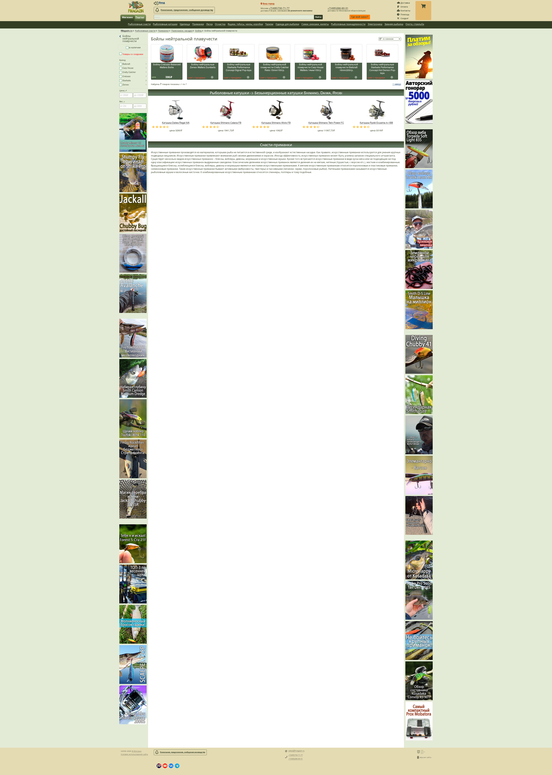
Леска (209, 24)
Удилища (185, 24)
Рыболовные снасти (139, 24)
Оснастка (220, 24)
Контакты (405, 10)
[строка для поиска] (234, 17)
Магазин (127, 17)
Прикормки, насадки (182, 30)
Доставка (405, 2)
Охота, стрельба (415, 24)
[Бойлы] (120, 38)
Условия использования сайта (134, 754)
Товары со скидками (132, 54)
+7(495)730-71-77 (279, 8)
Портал (139, 17)
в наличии (135, 47)
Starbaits (134, 80)
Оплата (404, 6)
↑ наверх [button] (396, 84)
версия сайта (425, 757)
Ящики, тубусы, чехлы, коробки (245, 24)
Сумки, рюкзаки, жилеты (315, 24)
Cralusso (134, 76)
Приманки (198, 24)
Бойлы (198, 30)
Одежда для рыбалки (287, 24)
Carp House (134, 67)
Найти (318, 17)
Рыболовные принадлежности (348, 24)
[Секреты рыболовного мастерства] (419, 102)
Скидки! (404, 18)
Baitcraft (134, 63)
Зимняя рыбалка (394, 24)
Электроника (375, 24)
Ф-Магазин (136, 751)
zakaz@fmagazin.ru (296, 751)
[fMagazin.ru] (136, 7)
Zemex (134, 84)
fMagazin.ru (126, 30)
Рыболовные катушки (165, 24)
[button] (159, 765)
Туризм (269, 24)
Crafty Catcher (134, 71)
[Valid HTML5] (419, 752)
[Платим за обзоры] (419, 56)
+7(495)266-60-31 (338, 8)
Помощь (404, 14)
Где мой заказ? (359, 17)
